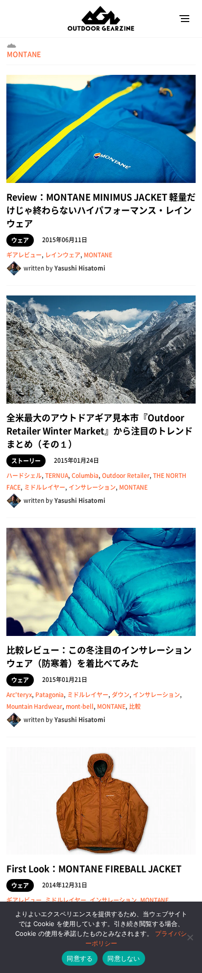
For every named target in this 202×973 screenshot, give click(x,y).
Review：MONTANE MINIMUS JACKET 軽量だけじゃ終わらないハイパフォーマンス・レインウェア (101, 210)
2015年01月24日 (76, 460)
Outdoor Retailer (126, 475)
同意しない (123, 958)
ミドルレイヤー (44, 487)
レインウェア (62, 254)
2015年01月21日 (64, 679)
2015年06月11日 (64, 239)
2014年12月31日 (64, 885)
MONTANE (24, 54)
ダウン (120, 694)
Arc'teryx (19, 694)
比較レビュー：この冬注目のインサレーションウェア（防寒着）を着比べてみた (99, 656)
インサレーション (92, 487)
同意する (80, 958)
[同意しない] (190, 937)
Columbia (85, 475)
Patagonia (49, 694)
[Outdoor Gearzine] (101, 18)
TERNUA (56, 475)
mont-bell (80, 706)
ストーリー (26, 460)
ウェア (20, 240)
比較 (135, 706)
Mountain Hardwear (34, 706)
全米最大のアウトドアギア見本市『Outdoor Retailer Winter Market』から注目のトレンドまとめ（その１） (99, 431)
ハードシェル (24, 475)
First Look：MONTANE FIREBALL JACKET (93, 868)
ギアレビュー (24, 254)
